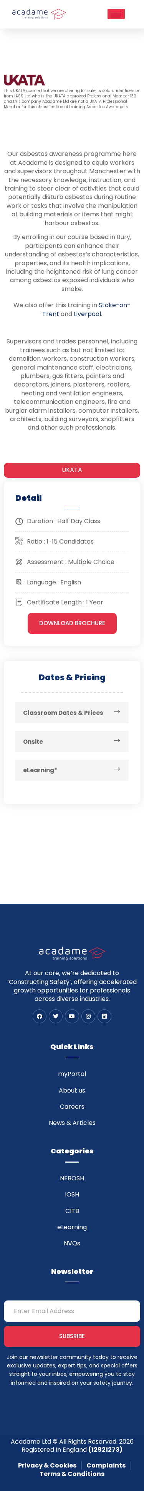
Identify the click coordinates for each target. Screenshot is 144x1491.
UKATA (72, 469)
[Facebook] (39, 1016)
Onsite (33, 742)
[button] (72, 623)
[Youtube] (72, 1016)
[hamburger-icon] (116, 14)
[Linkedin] (104, 1016)
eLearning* (40, 770)
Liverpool (87, 314)
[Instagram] (88, 1016)
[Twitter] (56, 1016)
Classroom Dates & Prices (63, 713)
